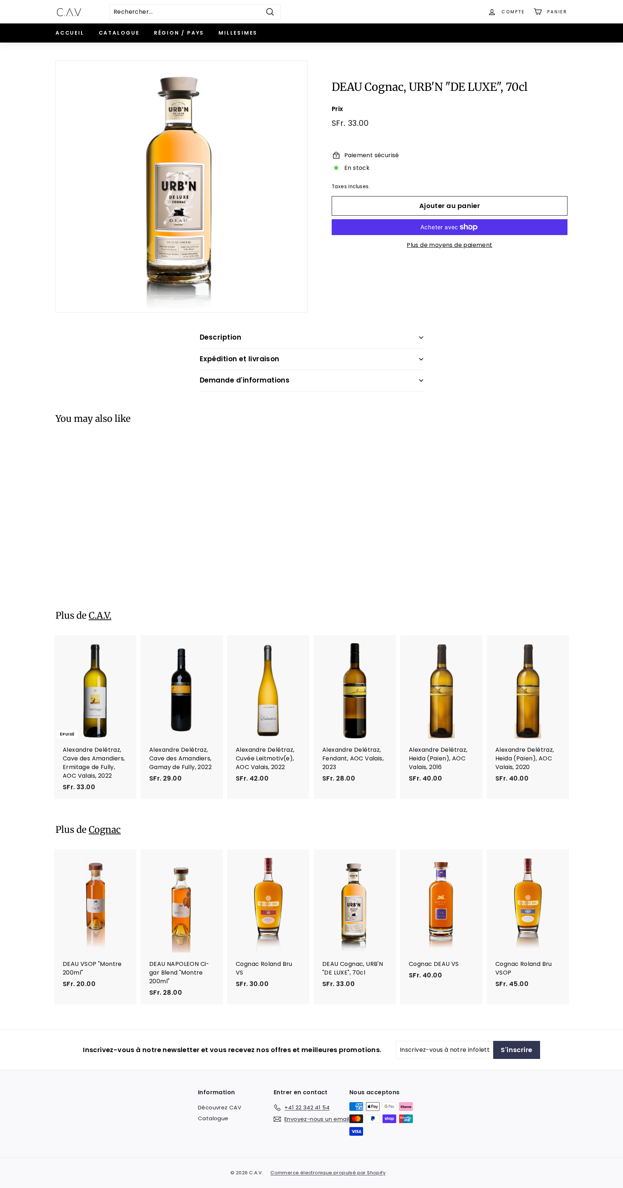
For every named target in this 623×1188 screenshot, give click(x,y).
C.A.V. (100, 615)
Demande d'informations (245, 380)
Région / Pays (179, 32)
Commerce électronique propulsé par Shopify (327, 1172)
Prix (337, 109)
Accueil (70, 32)
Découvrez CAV (219, 1107)
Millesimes (237, 32)
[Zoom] (181, 186)
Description (220, 337)
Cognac (105, 829)
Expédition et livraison (239, 359)
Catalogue (119, 32)
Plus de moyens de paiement (449, 245)
